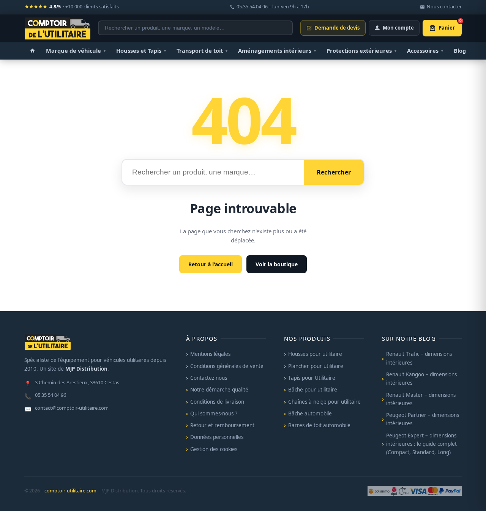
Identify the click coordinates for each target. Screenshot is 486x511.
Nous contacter (444, 6)
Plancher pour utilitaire (315, 366)
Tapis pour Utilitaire (311, 377)
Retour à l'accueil (210, 264)
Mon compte (398, 27)
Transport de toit (202, 50)
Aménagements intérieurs (277, 50)
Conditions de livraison (217, 401)
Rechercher (334, 172)
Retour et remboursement (222, 425)
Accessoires (425, 50)
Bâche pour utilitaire (312, 389)
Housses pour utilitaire (315, 354)
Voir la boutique (277, 264)
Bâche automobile (310, 413)
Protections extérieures (361, 50)
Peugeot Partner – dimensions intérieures (422, 419)
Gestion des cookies (213, 449)
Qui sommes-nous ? (213, 413)
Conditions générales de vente (227, 366)
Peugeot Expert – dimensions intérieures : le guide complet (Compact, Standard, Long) (421, 444)
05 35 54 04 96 (45, 396)
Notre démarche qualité (219, 389)
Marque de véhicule (76, 50)
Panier (450, 25)
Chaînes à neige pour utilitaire (324, 401)
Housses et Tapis (141, 50)
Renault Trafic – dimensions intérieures (419, 358)
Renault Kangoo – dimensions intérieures (421, 378)
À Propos (202, 338)
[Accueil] (32, 51)
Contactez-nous (208, 377)
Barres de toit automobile (319, 425)
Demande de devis (337, 27)
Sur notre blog (409, 338)
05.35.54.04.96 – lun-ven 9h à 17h (273, 6)
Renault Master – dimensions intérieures (421, 399)
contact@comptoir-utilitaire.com (66, 408)
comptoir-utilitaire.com (70, 490)
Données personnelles (216, 437)
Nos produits (307, 338)
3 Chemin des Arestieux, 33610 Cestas (71, 383)
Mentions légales (210, 354)
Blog (460, 50)
